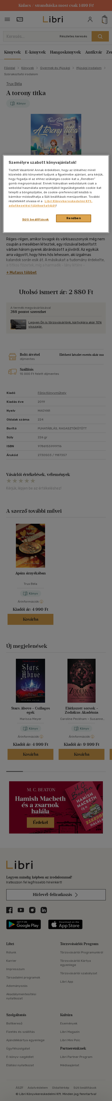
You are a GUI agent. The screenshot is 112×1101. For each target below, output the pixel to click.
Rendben (73, 218)
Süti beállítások (35, 220)
